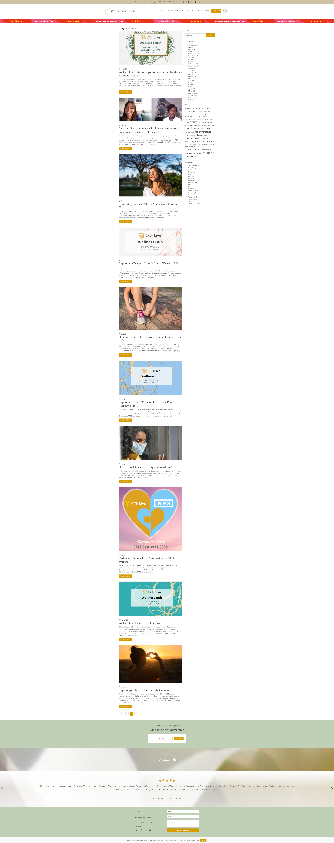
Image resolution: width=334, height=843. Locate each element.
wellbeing (208, 152)
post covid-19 (190, 147)
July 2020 (191, 70)
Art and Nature (193, 166)
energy (186, 125)
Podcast (191, 189)
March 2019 (192, 91)
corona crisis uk (201, 116)
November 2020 (194, 62)
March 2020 (192, 78)
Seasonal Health (194, 191)
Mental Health (193, 182)
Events (190, 174)
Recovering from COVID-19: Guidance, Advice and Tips (148, 205)
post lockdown (201, 147)
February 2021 (193, 55)
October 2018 (193, 99)
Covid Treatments (194, 170)
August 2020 (192, 68)
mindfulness (200, 141)
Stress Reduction (194, 195)
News (200, 10)
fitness (203, 125)
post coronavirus (207, 144)
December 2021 (193, 51)
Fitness (191, 178)
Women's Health (194, 203)
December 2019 (193, 83)
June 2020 (192, 72)
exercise (196, 125)
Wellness (191, 201)
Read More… (125, 92)
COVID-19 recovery (204, 122)
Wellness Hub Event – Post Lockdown (140, 623)
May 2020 (191, 74)
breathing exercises (204, 111)
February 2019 (193, 93)
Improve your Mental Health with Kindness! (144, 690)
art (192, 108)
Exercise (191, 176)
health (189, 128)
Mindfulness (192, 184)
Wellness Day (185, 10)
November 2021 (193, 53)
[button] (332, 789)
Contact (207, 10)
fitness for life (211, 125)
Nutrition (191, 186)
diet (211, 122)
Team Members (194, 197)
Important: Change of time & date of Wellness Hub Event (148, 265)
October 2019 (193, 87)
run (207, 147)
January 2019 (192, 95)
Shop (194, 10)
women (198, 156)
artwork (195, 111)
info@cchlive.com (176, 2)
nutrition (188, 144)
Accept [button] (203, 840)
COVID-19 (192, 122)
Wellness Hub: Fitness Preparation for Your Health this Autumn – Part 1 (150, 73)
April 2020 (192, 76)
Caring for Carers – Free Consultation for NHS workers (146, 560)
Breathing (192, 168)
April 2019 (191, 89)
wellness (190, 156)
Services (174, 10)
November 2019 (193, 85)
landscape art (200, 135)
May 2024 (191, 49)
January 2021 (192, 57)
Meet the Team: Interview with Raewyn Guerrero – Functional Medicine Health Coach (148, 130)
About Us (164, 10)
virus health (188, 153)
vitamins (200, 153)
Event (190, 125)
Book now (216, 10)
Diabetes (191, 172)
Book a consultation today (143, 2)
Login (199, 2)
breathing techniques (192, 114)
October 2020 (193, 64)
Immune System (194, 180)
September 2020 (194, 66)
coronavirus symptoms (193, 119)
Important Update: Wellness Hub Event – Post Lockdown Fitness (145, 404)
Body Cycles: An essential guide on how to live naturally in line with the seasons (225, 11)
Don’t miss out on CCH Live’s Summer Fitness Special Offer (150, 338)
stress (211, 149)
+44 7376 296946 (160, 2)
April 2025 (191, 47)
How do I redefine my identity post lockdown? (145, 467)
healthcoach (199, 128)
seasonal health (193, 149)
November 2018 (194, 97)
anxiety (188, 108)
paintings (196, 144)
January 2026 (193, 45)
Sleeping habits (194, 193)
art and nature (201, 108)
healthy (210, 128)
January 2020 (193, 80)
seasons (205, 150)
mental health (193, 138)
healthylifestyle (202, 131)
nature (210, 141)
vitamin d (195, 153)
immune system (189, 135)
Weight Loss (192, 199)
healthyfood (189, 132)
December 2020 (194, 60)
